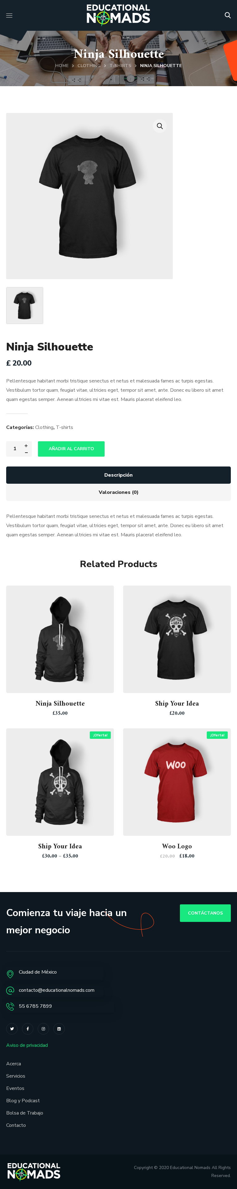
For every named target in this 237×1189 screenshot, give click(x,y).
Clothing (89, 66)
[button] (228, 15)
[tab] (118, 475)
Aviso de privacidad (27, 1045)
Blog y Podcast (23, 1100)
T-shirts (120, 66)
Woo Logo (177, 847)
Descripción (118, 475)
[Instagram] (43, 1029)
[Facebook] (27, 1029)
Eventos (15, 1088)
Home (62, 66)
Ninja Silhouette (60, 704)
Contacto (16, 1125)
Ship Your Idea (177, 704)
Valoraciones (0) (119, 492)
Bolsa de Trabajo (24, 1113)
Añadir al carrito (71, 449)
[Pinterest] (59, 1029)
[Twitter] (12, 1029)
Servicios (15, 1076)
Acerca (13, 1063)
